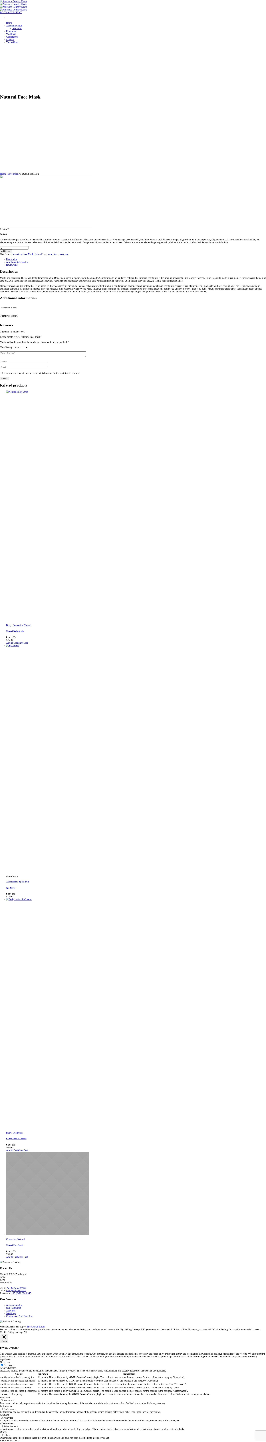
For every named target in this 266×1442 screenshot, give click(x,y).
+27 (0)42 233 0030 (16, 1287)
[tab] (136, 259)
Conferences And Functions (19, 1316)
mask (61, 254)
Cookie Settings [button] (7, 1332)
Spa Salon (24, 881)
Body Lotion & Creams (16, 1139)
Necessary (9, 1365)
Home (3, 173)
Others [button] (3, 1432)
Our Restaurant (13, 1308)
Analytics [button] (4, 1414)
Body (8, 625)
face (56, 254)
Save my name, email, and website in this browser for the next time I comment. (42, 373)
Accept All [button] (21, 1332)
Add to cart (6, 251)
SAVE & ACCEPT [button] (9, 1440)
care (50, 254)
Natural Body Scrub (15, 631)
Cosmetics (17, 254)
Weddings (11, 1313)
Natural (38, 254)
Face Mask (13, 173)
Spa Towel (10, 888)
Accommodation (14, 1305)
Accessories (12, 881)
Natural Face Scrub (14, 1245)
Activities (10, 1310)
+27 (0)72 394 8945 (21, 1293)
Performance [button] (6, 1406)
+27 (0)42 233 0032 (16, 1290)
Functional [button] (5, 1397)
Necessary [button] (5, 1362)
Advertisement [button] (7, 1423)
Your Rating (7, 347)
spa (66, 254)
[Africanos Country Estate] (13, 2)
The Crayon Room (36, 1326)
